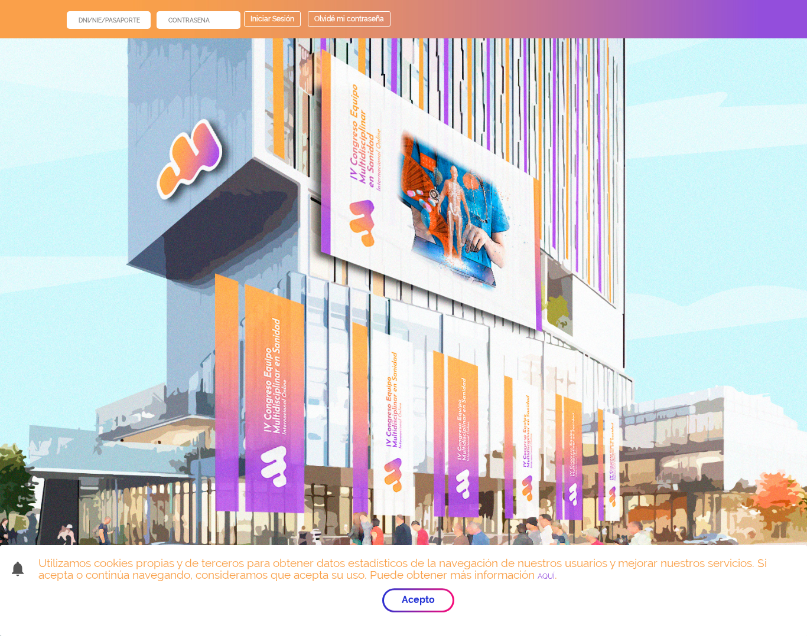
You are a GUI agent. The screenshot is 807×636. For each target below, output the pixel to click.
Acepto (418, 599)
